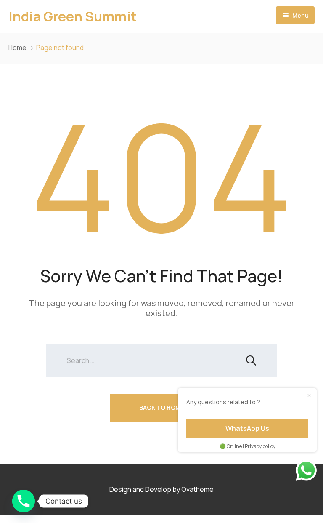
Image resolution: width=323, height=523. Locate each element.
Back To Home (161, 407)
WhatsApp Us (247, 428)
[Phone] (23, 501)
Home (17, 47)
